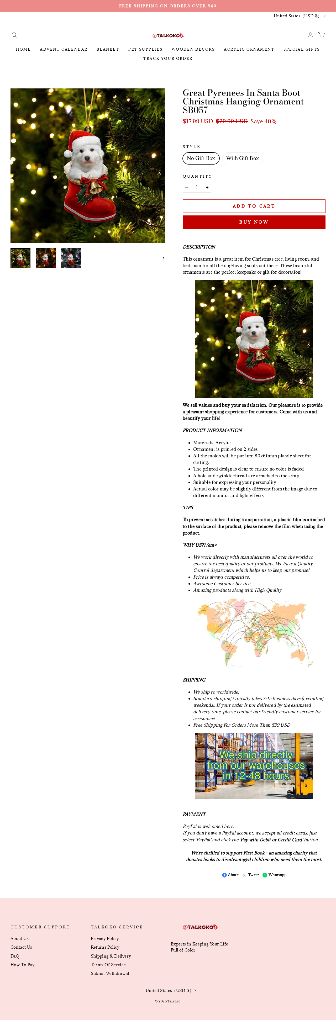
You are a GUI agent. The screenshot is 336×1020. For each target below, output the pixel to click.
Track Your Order (168, 58)
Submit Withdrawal (110, 973)
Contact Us (21, 947)
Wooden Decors (193, 49)
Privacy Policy (105, 938)
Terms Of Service (108, 964)
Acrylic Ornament (249, 49)
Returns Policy (105, 947)
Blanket (108, 49)
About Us (19, 938)
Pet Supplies (145, 49)
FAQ (14, 956)
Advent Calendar (64, 49)
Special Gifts (302, 49)
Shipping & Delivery (111, 956)
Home (23, 49)
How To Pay (22, 964)
